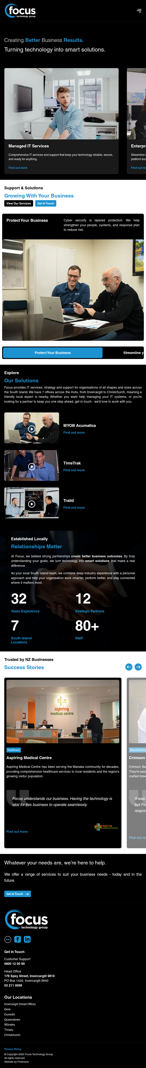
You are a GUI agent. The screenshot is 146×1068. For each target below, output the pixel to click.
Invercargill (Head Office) (20, 1004)
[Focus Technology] (26, 919)
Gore (7, 1009)
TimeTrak (72, 463)
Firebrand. (23, 1061)
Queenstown (12, 1019)
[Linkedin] (27, 939)
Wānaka (9, 1024)
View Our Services (18, 203)
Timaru (8, 1029)
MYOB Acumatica (79, 425)
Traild (68, 500)
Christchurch (12, 1035)
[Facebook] (17, 939)
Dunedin (9, 1014)
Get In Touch (45, 203)
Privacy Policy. (13, 1049)
